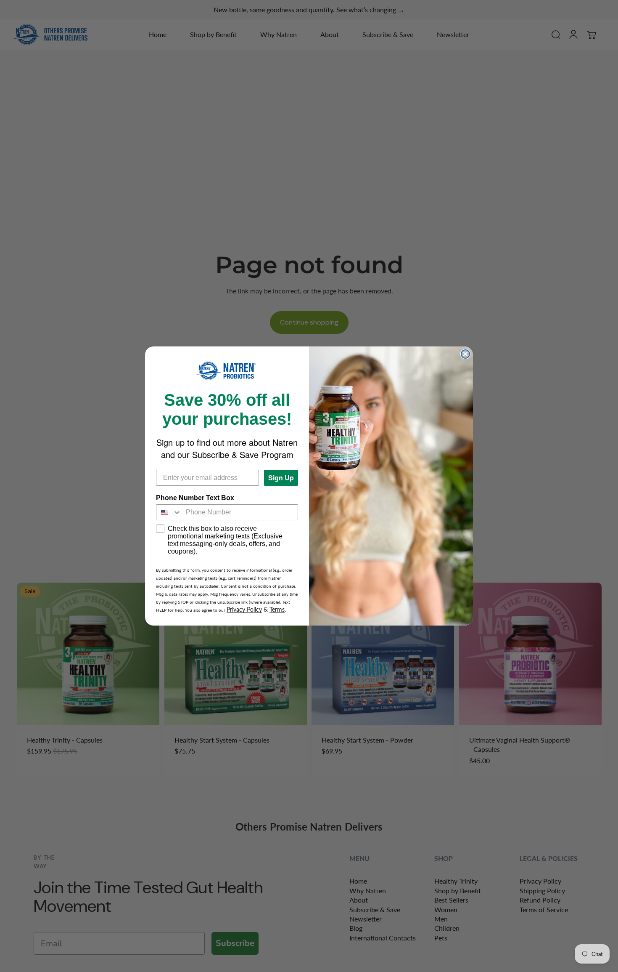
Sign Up (281, 477)
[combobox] (169, 512)
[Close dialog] (465, 354)
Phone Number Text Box (195, 497)
